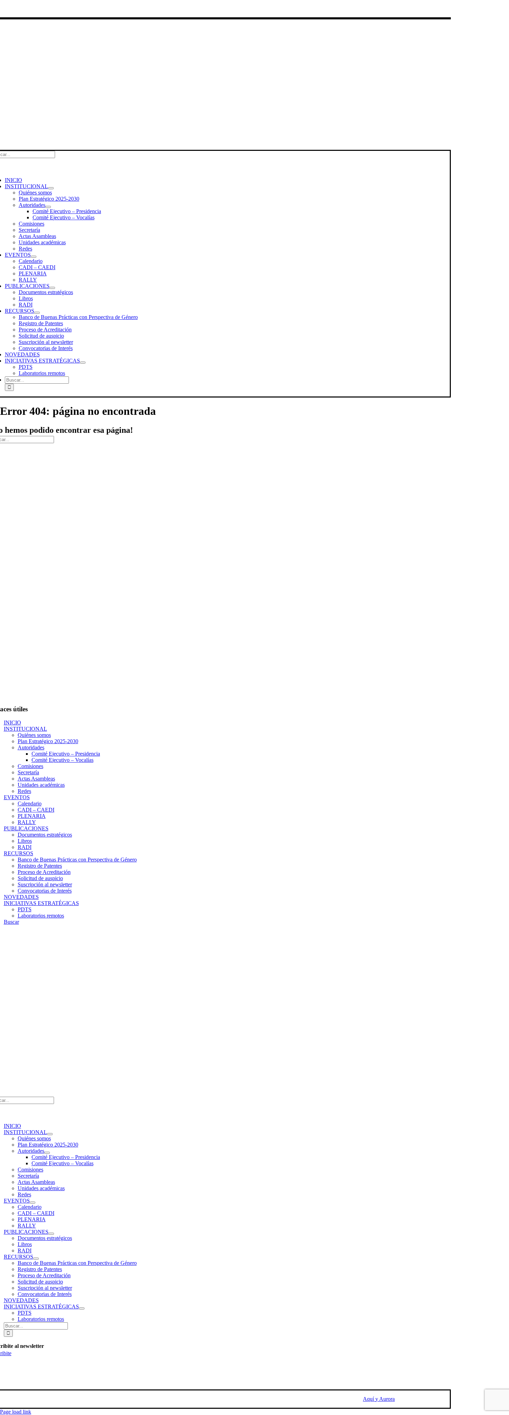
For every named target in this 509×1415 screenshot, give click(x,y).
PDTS (25, 909)
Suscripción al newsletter (45, 884)
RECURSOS (18, 853)
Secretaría (28, 772)
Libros (25, 841)
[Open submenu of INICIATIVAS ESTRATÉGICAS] (83, 363)
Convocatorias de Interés (45, 891)
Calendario (30, 803)
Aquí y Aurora (379, 1399)
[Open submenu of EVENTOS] (33, 257)
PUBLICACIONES (26, 828)
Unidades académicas (41, 785)
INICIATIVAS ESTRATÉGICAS (41, 903)
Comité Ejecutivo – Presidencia (66, 754)
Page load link (15, 1412)
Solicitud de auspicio (40, 878)
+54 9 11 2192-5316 (26, 1069)
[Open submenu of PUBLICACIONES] (52, 288)
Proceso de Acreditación (44, 872)
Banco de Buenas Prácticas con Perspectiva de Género (77, 859)
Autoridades (31, 747)
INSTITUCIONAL (25, 729)
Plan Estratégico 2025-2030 (48, 741)
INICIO (12, 722)
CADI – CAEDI (36, 810)
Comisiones (30, 766)
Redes (24, 791)
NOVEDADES (21, 897)
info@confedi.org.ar (26, 1075)
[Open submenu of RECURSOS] (37, 313)
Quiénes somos (34, 735)
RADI (25, 847)
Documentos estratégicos (45, 835)
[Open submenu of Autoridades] (48, 207)
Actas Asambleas (36, 779)
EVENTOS (17, 797)
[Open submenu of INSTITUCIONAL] (51, 188)
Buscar (11, 922)
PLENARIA (32, 816)
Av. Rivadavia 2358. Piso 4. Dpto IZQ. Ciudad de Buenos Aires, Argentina (47, 1085)
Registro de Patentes (40, 866)
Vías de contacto (22, 8)
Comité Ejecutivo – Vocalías (62, 760)
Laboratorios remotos (41, 916)
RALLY (27, 822)
